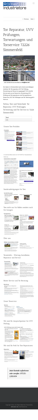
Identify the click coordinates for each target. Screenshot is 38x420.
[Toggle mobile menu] (34, 3)
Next (32, 19)
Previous (26, 19)
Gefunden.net (14, 406)
